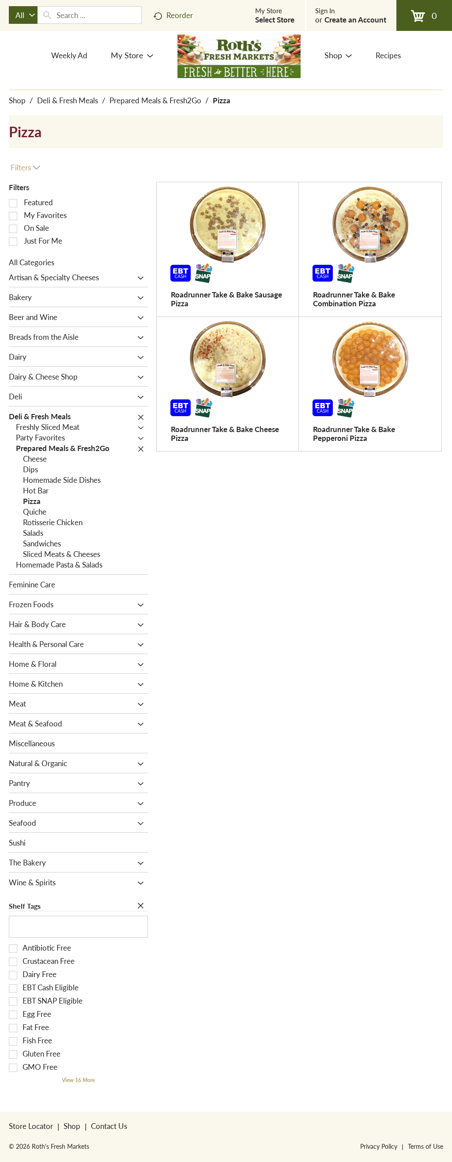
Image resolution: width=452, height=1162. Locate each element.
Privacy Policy (378, 1146)
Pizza (221, 100)
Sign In (325, 10)
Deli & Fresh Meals (67, 100)
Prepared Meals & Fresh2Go (155, 100)
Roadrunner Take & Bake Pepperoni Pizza (354, 433)
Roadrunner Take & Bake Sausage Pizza (226, 298)
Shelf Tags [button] (25, 906)
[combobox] (23, 15)
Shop (17, 100)
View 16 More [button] (78, 1080)
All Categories (31, 262)
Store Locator (31, 1126)
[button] (138, 278)
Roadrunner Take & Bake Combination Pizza (354, 298)
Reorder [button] (179, 15)
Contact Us (109, 1126)
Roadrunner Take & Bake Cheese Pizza (225, 433)
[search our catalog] (47, 15)
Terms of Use (425, 1146)
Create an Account (355, 19)
